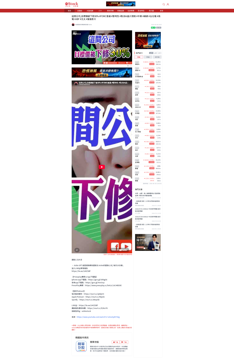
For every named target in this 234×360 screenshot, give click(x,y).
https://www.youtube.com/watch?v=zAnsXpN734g (98, 317)
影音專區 (141, 10)
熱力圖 (151, 10)
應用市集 (110, 10)
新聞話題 (120, 10)
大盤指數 (90, 10)
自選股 (79, 10)
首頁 (69, 10)
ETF (100, 10)
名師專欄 (131, 10)
